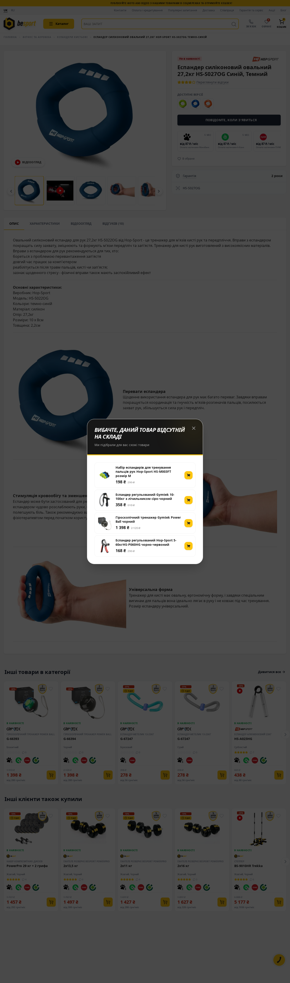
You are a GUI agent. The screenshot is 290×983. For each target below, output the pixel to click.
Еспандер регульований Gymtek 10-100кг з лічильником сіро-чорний (145, 497)
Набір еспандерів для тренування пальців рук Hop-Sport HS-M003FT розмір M (143, 472)
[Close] (193, 428)
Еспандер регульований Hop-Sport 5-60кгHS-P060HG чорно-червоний (146, 542)
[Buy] (188, 475)
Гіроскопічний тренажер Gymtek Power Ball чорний (148, 519)
